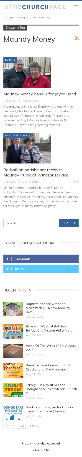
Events (10, 59)
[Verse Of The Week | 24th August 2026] (13, 351)
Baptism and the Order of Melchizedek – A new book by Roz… (48, 308)
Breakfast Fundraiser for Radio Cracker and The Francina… (49, 367)
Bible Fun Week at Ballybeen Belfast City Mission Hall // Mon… (49, 328)
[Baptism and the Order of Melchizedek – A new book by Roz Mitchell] (13, 309)
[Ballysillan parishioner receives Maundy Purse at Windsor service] (27, 148)
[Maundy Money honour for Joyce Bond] (27, 72)
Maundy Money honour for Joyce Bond (39, 94)
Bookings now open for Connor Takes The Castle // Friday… (49, 409)
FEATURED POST (16, 135)
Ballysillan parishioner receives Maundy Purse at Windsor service (35, 172)
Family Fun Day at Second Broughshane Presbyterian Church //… (51, 389)
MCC (40, 450)
